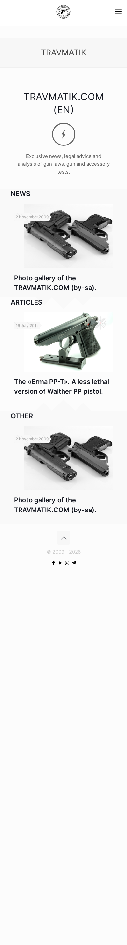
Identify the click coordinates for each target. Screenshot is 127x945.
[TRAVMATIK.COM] (63, 11)
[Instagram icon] (67, 563)
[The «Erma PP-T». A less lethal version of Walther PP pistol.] (68, 342)
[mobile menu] (118, 11)
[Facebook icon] (53, 563)
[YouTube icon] (60, 563)
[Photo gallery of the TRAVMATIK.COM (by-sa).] (68, 236)
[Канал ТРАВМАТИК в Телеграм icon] (74, 563)
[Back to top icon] (63, 538)
